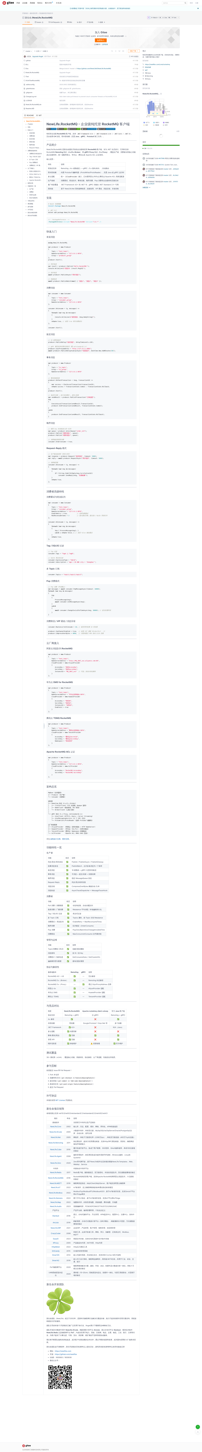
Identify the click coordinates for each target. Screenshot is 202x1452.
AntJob (56, 1222)
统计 (80, 22)
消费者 (31, 192)
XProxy (56, 1243)
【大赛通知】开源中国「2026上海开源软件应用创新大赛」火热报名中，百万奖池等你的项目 (99, 8)
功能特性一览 (32, 186)
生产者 (31, 189)
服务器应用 (33, 13)
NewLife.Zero (55, 1163)
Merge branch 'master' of (68, 68)
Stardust (55, 1216)
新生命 (28, 17)
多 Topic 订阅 (33, 159)
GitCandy (56, 1251)
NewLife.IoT (55, 1187)
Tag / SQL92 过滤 (35, 156)
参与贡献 (30, 206)
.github (28, 60)
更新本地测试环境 (65, 64)
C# (145, 148)
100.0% (149, 148)
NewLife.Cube (55, 1149)
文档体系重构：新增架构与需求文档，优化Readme (76, 104)
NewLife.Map (55, 1202)
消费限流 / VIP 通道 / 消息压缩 (38, 165)
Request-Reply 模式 (35, 148)
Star (165, 17)
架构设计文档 (55, 839)
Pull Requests (56, 22)
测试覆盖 (30, 204)
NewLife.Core (55, 1126)
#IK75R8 (161, 158)
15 (169, 17)
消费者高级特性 (32, 150)
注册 (196, 3)
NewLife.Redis (55, 1172)
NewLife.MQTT (56, 1183)
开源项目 (25, 13)
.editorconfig (30, 84)
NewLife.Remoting (56, 1143)
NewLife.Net (56, 1137)
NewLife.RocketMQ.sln (33, 104)
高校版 (32, 3)
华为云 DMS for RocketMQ (38, 174)
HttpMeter (56, 1247)
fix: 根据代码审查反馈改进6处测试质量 (72, 80)
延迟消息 (32, 139)
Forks (148, 79)
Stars (148, 73)
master (165, 169)
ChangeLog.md (31, 96)
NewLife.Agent (56, 1156)
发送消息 (32, 133)
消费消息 (32, 136)
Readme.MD (30, 108)
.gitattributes (30, 88)
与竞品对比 (31, 201)
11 (178, 17)
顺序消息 (32, 145)
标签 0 (45, 51)
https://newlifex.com (63, 1351)
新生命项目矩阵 (32, 212)
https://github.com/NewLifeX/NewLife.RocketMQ (94, 68)
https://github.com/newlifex (66, 1354)
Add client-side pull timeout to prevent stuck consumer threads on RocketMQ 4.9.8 (88, 96)
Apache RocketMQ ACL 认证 (38, 180)
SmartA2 (55, 1260)
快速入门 (30, 130)
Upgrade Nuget (37, 56)
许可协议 (30, 209)
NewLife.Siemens (55, 1198)
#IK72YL (161, 165)
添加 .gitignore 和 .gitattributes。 (70, 88)
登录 (191, 3)
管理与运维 (32, 195)
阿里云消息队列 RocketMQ (37, 171)
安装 (29, 127)
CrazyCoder (56, 1233)
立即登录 (105, 44)
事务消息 (32, 142)
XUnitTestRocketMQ (33, 80)
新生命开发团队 (32, 215)
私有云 (40, 3)
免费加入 (101, 40)
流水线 (90, 22)
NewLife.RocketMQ (42, 17)
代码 (28, 22)
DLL (27, 64)
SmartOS (55, 1255)
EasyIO (55, 1239)
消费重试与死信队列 (35, 153)
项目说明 (62, 100)
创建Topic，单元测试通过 (67, 92)
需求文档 (65, 839)
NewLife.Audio (56, 1206)
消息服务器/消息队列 (46, 13)
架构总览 (30, 183)
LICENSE (29, 100)
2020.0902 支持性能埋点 (67, 84)
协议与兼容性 (33, 198)
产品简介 (30, 124)
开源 (18, 3)
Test (27, 76)
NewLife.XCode (56, 1132)
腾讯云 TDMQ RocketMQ (37, 177)
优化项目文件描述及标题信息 (69, 76)
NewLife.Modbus (55, 1193)
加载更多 (146, 187)
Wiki (70, 22)
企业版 (24, 3)
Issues (39, 22)
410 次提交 (134, 56)
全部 (177, 131)
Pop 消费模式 (33, 162)
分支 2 (38, 51)
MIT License (60, 1100)
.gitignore (29, 92)
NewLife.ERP (56, 1228)
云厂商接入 (31, 168)
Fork (174, 17)
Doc (27, 68)
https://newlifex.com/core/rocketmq (157, 64)
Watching (149, 76)
